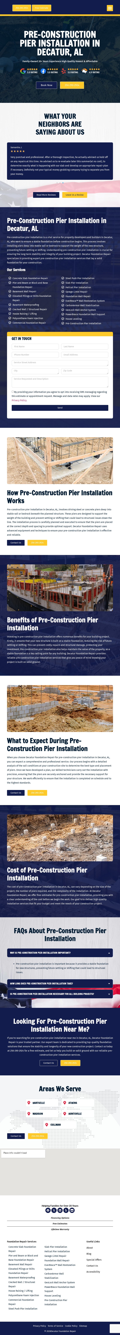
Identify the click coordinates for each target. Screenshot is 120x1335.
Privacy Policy (19, 400)
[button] (110, 8)
